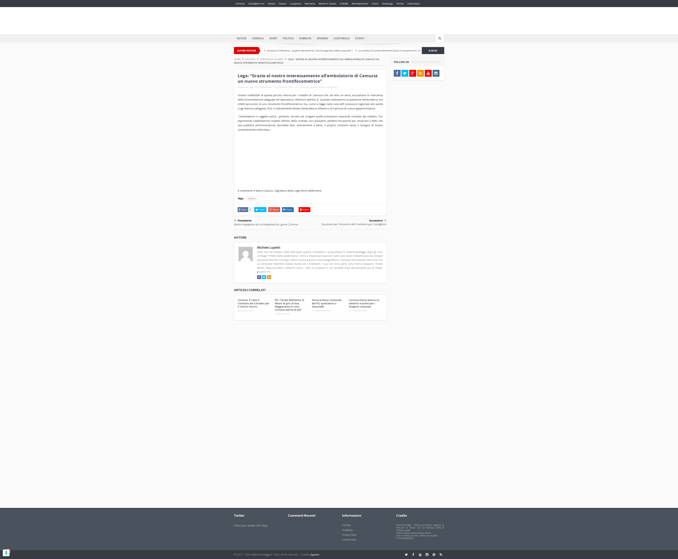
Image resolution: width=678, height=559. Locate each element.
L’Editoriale (342, 38)
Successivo (376, 220)
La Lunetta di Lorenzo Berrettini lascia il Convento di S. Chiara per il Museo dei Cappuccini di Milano (389, 50)
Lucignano (295, 3)
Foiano (282, 3)
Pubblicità (347, 530)
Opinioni (322, 38)
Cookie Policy (349, 539)
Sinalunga (387, 3)
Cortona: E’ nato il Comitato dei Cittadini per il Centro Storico (253, 303)
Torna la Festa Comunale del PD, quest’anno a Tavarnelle (326, 303)
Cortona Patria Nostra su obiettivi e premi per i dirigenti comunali (364, 303)
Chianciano (413, 3)
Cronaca (258, 38)
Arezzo (271, 3)
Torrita (400, 3)
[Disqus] (310, 370)
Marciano (310, 3)
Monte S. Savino (327, 3)
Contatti (346, 525)
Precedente (244, 220)
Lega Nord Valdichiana (260, 87)
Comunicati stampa (307, 87)
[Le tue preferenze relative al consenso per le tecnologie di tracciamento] (6, 552)
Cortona (240, 3)
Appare (315, 554)
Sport (273, 38)
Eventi (359, 38)
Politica (288, 38)
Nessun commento (328, 87)
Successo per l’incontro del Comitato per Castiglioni (354, 224)
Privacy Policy (349, 534)
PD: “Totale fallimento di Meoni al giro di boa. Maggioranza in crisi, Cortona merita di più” (289, 304)
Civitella (344, 3)
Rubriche (305, 38)
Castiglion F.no (256, 3)
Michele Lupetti (268, 247)
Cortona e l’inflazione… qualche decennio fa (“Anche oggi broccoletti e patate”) (288, 50)
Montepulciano (360, 3)
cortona (251, 198)
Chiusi (375, 3)
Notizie (242, 38)
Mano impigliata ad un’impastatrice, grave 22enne (266, 224)
